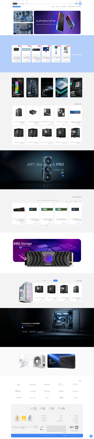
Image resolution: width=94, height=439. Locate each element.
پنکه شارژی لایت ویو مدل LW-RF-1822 (56, 58)
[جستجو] (30, 4)
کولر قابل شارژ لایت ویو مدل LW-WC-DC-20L (66, 58)
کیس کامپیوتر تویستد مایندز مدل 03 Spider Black (76, 298)
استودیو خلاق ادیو (65, 435)
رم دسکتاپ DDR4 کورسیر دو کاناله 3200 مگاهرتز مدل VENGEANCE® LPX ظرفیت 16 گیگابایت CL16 (62, 220)
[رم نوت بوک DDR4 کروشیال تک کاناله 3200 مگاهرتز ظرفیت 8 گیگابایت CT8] (47, 210)
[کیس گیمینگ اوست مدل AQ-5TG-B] (61, 133)
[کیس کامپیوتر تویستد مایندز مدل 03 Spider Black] (18, 113)
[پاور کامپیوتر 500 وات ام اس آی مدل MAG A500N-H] (32, 113)
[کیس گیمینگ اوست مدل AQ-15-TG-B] (32, 133)
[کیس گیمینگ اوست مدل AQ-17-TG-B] (47, 133)
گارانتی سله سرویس (16, 6)
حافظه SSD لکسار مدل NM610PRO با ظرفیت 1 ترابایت (26, 58)
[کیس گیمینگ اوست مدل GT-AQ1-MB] (75, 133)
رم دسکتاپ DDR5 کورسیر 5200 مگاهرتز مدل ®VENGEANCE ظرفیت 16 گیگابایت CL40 (20, 219)
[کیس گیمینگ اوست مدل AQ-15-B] (18, 133)
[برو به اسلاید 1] (47, 225)
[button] (79, 22)
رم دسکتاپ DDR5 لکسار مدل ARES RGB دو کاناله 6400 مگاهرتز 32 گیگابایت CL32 (36, 58)
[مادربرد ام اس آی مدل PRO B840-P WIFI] (61, 113)
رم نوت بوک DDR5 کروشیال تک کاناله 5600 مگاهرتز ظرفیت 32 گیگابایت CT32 (76, 219)
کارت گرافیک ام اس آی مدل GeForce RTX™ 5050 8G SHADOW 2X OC (16, 58)
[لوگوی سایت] (78, 3)
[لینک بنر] (23, 16)
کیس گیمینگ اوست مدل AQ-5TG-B (61, 142)
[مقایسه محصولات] (26, 4)
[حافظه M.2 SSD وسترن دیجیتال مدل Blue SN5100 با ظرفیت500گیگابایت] (75, 113)
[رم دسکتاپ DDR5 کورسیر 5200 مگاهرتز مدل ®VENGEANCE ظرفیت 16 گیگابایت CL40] (18, 210)
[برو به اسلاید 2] (46, 225)
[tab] (55, 281)
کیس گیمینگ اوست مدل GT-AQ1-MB (75, 142)
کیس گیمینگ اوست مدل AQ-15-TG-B (33, 142)
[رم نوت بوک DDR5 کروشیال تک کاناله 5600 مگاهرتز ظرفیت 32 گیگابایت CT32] (75, 210)
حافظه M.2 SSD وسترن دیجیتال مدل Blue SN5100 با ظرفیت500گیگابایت (75, 122)
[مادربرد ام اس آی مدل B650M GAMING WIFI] (47, 113)
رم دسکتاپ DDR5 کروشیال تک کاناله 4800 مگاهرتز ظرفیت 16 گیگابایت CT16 (33, 219)
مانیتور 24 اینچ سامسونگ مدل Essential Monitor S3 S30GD (46, 58)
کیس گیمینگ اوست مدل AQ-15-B (20, 142)
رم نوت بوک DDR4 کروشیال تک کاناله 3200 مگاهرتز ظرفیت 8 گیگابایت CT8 (48, 219)
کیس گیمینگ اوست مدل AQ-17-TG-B (47, 142)
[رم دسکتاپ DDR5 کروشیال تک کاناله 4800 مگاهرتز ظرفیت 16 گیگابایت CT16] (32, 210)
